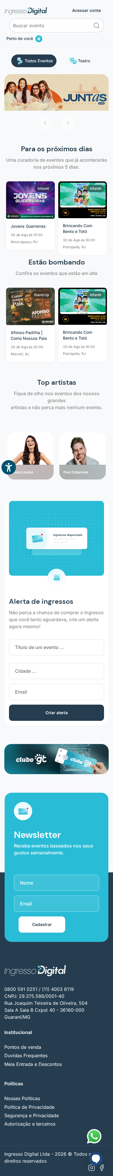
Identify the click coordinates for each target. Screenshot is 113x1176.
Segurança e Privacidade (31, 1115)
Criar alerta (56, 712)
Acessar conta (86, 10)
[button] (45, 122)
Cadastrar (42, 924)
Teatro (84, 60)
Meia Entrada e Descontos (33, 1064)
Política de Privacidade (29, 1107)
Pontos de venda (22, 1047)
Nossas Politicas (22, 1098)
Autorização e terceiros (29, 1124)
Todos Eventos (39, 60)
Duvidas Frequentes (26, 1055)
